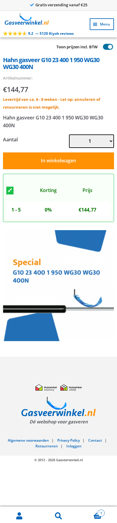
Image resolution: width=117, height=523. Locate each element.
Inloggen (74, 446)
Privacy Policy (68, 440)
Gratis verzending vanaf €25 (61, 5)
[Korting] (10, 190)
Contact (95, 440)
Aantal (10, 139)
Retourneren (46, 446)
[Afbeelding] (58, 285)
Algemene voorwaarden (28, 440)
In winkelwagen (58, 160)
